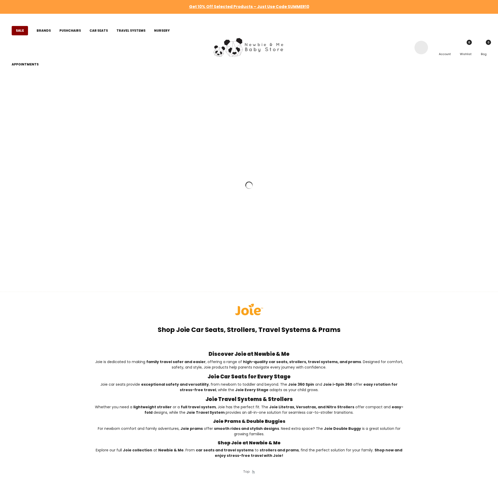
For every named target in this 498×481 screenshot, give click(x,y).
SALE (20, 30)
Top (247, 471)
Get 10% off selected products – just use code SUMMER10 (249, 6)
